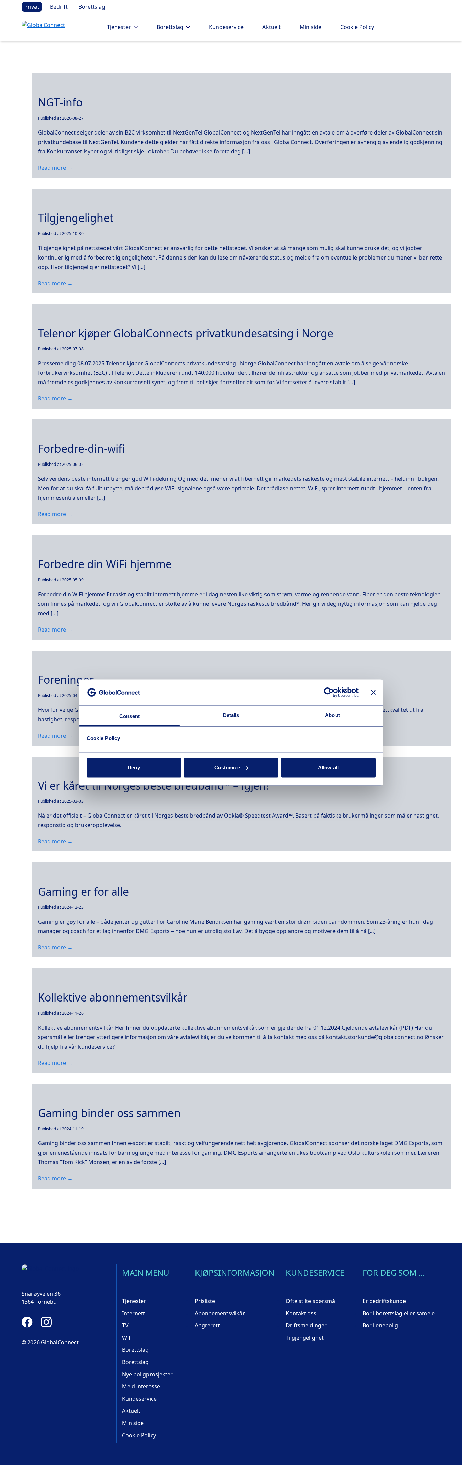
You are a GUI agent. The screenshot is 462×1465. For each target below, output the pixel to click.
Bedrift (59, 7)
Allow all (328, 767)
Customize (227, 767)
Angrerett (207, 1325)
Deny (134, 767)
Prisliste (205, 1301)
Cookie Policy (357, 27)
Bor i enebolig (380, 1325)
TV (125, 1325)
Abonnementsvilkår (220, 1313)
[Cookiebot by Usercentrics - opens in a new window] (329, 692)
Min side (310, 27)
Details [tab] (231, 715)
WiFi (127, 1337)
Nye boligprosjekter (147, 1374)
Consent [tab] (129, 716)
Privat (31, 7)
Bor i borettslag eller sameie (399, 1313)
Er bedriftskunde (384, 1301)
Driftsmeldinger (306, 1325)
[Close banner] (373, 692)
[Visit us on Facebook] (27, 1322)
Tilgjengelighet (305, 1337)
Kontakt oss (301, 1313)
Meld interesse (141, 1386)
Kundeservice (226, 27)
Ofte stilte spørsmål (311, 1301)
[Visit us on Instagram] (46, 1322)
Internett (133, 1313)
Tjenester (134, 1301)
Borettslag (91, 7)
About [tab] (332, 715)
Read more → (55, 167)
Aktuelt (271, 27)
